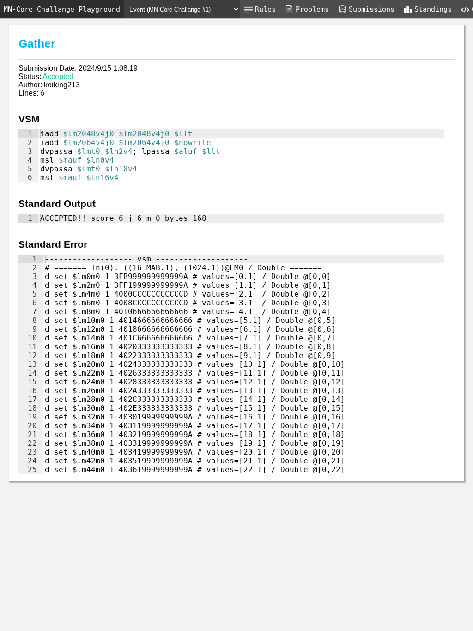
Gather (36, 43)
